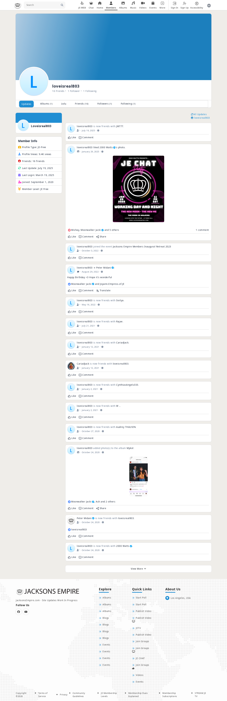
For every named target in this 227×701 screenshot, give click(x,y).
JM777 (119, 126)
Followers (104, 103)
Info (63, 103)
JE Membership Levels (109, 695)
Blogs (106, 617)
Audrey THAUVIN (126, 427)
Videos (139, 675)
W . (118, 405)
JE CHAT (140, 658)
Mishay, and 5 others (95, 229)
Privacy (64, 694)
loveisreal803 (41, 126)
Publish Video (143, 611)
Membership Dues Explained (138, 695)
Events (106, 644)
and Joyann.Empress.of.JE (97, 283)
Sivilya (120, 300)
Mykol (130, 448)
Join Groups (142, 641)
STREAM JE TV (200, 695)
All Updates (200, 114)
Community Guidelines (79, 695)
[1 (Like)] (69, 529)
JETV (138, 628)
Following (128, 103)
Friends (82, 103)
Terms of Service (42, 695)
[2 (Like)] (69, 284)
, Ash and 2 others (93, 501)
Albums (46, 103)
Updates (26, 104)
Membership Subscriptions (169, 695)
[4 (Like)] (69, 501)
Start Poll (141, 597)
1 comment (202, 229)
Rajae (119, 321)
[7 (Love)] (69, 230)
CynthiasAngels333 (127, 384)
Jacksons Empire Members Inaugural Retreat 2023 (142, 246)
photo (121, 147)
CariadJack (122, 342)
